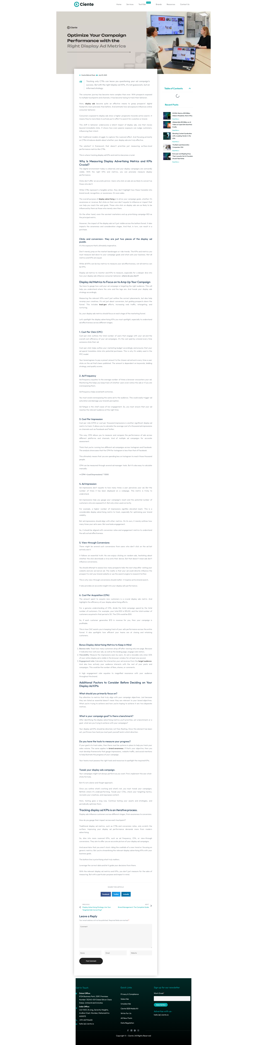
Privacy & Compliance (130, 994)
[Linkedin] (131, 1030)
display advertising (106, 199)
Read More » (175, 119)
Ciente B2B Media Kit (129, 1008)
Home (118, 4)
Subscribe (125, 999)
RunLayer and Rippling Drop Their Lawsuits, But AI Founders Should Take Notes (182, 156)
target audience (145, 661)
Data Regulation (127, 1023)
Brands (159, 4)
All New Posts (126, 1018)
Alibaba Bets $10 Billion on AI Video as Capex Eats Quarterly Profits (182, 124)
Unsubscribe (126, 1004)
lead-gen (103, 304)
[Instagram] (138, 1030)
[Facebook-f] (128, 1030)
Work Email (159, 993)
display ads (90, 103)
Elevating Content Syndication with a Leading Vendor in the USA (182, 136)
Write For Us (126, 1013)
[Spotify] (135, 1030)
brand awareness (116, 748)
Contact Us (184, 4)
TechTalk (144, 4)
